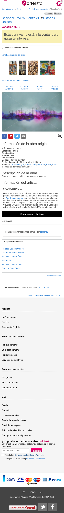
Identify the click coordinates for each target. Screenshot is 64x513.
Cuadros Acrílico (24, 87)
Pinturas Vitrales (54, 87)
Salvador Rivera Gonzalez (21, 18)
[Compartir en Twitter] (17, 136)
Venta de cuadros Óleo (12, 257)
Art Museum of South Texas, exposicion (32, 9)
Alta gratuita (7, 377)
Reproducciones (9, 355)
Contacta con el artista (32, 214)
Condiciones (40, 459)
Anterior (49, 13)
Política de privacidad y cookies (17, 430)
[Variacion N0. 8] (32, 112)
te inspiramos (44, 288)
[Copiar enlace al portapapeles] (23, 136)
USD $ (32, 492)
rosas (48, 164)
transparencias (38, 164)
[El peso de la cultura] (22, 68)
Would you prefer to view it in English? (45, 295)
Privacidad (30, 459)
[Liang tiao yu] (47, 68)
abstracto (16, 164)
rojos (54, 164)
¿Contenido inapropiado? (52, 275)
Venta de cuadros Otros (12, 264)
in (41, 492)
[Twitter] (42, 507)
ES (23, 492)
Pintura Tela (7, 260)
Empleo (5, 322)
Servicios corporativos (12, 360)
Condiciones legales (11, 425)
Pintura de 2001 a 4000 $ (13, 253)
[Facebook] (52, 507)
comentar (44, 232)
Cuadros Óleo (39, 87)
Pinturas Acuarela (9, 87)
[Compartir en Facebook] (4, 136)
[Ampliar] (60, 137)
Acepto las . (24, 455)
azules (28, 164)
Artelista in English (11, 327)
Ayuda (5, 405)
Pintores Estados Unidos (13, 249)
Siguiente (57, 13)
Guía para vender (10, 382)
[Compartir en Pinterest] (10, 136)
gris (22, 164)
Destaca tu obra (9, 387)
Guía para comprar (10, 350)
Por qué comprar (9, 345)
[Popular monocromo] (33, 68)
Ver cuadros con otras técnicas (15, 81)
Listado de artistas (10, 415)
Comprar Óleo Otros (11, 268)
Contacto (6, 410)
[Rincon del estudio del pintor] (13, 68)
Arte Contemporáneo (15, 198)
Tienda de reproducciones (14, 420)
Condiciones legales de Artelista (28, 455)
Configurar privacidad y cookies (17, 435)
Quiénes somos (9, 317)
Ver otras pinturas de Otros (13, 55)
